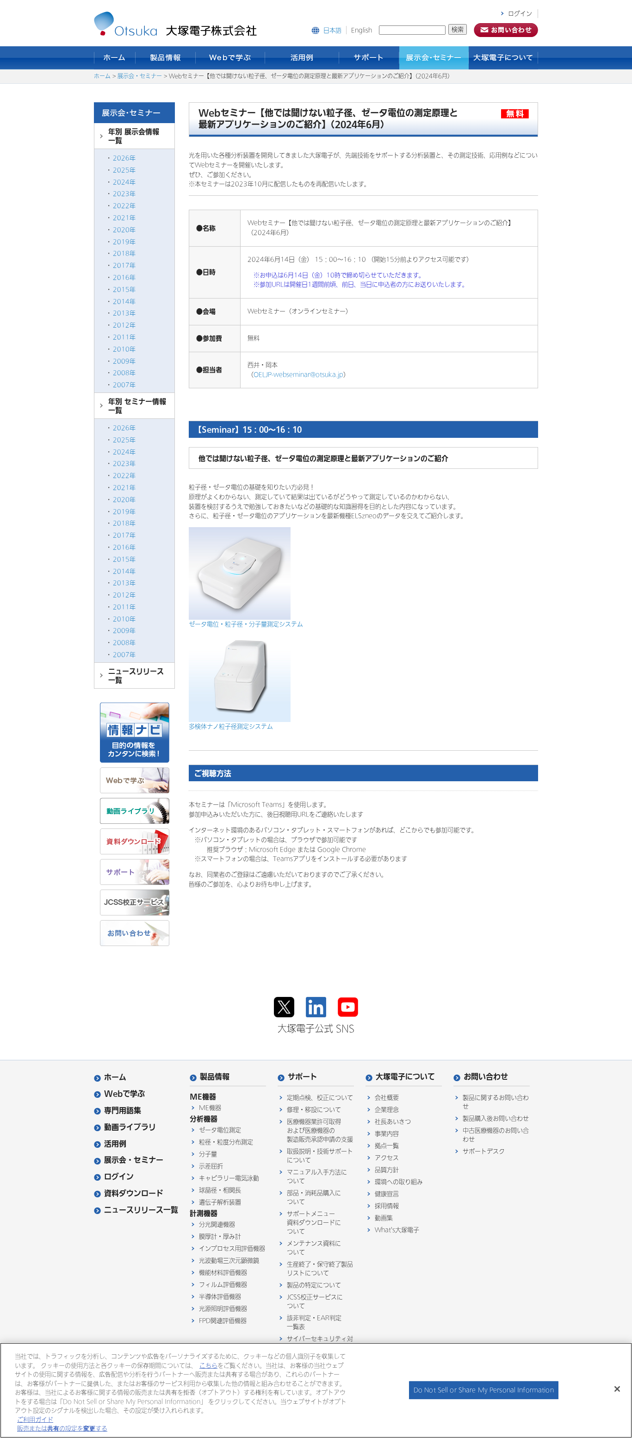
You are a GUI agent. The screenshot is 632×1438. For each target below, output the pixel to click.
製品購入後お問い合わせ (496, 1118)
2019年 (124, 241)
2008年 (124, 372)
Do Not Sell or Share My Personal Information (484, 1390)
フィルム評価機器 (223, 1284)
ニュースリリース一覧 (136, 675)
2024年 (124, 182)
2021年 (124, 217)
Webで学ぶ (230, 57)
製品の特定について (314, 1285)
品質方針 (387, 1169)
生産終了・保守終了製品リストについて (320, 1268)
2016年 (124, 277)
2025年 (124, 170)
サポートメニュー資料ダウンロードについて (314, 1222)
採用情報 (387, 1205)
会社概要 (387, 1097)
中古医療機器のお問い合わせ (496, 1135)
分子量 (208, 1154)
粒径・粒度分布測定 (226, 1142)
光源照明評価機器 (223, 1308)
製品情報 (166, 57)
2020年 (124, 229)
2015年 (124, 289)
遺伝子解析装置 (220, 1202)
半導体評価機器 (220, 1296)
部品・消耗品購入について (314, 1197)
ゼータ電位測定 (220, 1130)
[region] (316, 1390)
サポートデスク (484, 1151)
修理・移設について (314, 1109)
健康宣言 (387, 1193)
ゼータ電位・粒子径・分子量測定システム (246, 624)
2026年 (124, 158)
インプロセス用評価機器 (232, 1248)
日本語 (332, 30)
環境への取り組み (399, 1181)
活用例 (302, 57)
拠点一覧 (387, 1145)
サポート (369, 57)
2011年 (124, 337)
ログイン (520, 13)
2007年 (124, 384)
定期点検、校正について (320, 1097)
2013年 (124, 313)
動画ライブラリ (130, 1127)
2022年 (124, 205)
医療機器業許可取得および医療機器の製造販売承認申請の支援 (320, 1130)
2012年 (124, 325)
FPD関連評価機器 (223, 1320)
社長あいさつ (393, 1121)
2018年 (124, 253)
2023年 (124, 193)
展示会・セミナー (434, 57)
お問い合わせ (486, 1077)
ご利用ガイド (35, 1419)
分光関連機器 (217, 1224)
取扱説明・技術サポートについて (320, 1155)
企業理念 (387, 1109)
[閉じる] (617, 1389)
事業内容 (387, 1133)
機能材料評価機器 (223, 1272)
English (361, 30)
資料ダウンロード (133, 1193)
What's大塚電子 (397, 1230)
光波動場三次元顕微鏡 (229, 1260)
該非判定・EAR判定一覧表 (314, 1322)
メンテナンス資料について (314, 1248)
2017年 (124, 265)
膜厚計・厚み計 (220, 1236)
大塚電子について (503, 57)
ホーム (115, 57)
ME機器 (210, 1107)
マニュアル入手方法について (317, 1176)
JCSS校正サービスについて (315, 1301)
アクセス (387, 1157)
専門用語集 (122, 1110)
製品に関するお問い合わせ (496, 1102)
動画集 (384, 1218)
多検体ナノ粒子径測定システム (231, 726)
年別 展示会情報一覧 (133, 136)
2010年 (124, 349)
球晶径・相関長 (220, 1190)
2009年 (124, 361)
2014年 (124, 301)
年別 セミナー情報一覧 (137, 406)
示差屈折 (211, 1166)
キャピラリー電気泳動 (229, 1178)
